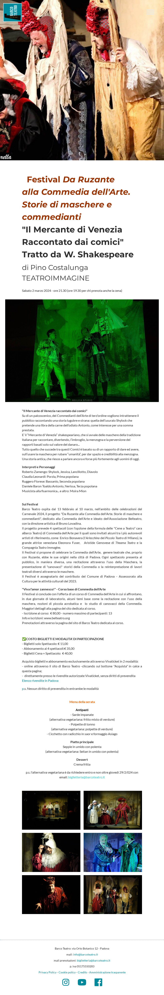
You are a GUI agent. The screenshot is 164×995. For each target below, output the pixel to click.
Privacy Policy (47, 972)
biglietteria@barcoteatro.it (93, 960)
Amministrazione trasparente (107, 972)
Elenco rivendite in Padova (40, 680)
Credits (82, 972)
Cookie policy (67, 972)
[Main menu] (150, 12)
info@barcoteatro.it (85, 954)
